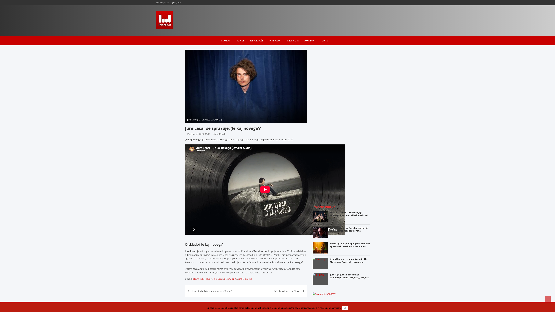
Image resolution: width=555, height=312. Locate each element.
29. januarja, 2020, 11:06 (198, 134)
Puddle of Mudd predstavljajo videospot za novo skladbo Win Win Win (349, 215)
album (196, 278)
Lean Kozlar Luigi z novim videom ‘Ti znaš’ (212, 291)
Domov (225, 40)
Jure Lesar (218, 278)
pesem (227, 278)
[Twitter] (397, 2)
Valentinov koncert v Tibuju (286, 291)
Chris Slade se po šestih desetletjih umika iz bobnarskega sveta (349, 229)
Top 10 (324, 40)
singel (234, 278)
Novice (240, 40)
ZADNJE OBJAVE (324, 207)
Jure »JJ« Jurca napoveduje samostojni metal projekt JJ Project (349, 276)
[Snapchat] (393, 2)
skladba (248, 278)
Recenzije (293, 40)
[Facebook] (386, 2)
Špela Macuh (219, 134)
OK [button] (345, 308)
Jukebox (309, 40)
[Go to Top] (548, 299)
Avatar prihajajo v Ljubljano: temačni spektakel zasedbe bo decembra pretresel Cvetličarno (350, 246)
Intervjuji (275, 40)
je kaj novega (206, 278)
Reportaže (256, 40)
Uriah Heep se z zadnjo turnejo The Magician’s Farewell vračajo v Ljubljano (349, 262)
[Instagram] (389, 2)
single (241, 278)
